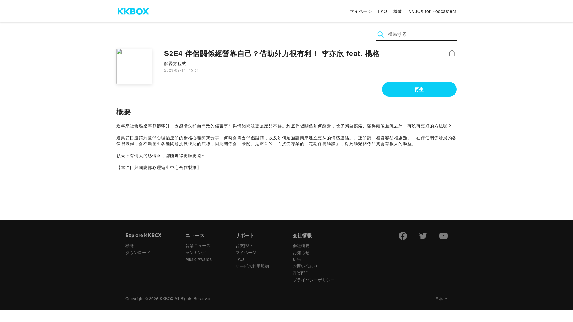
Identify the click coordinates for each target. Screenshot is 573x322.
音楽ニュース (197, 245)
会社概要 (301, 245)
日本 (439, 299)
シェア (452, 53)
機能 (397, 11)
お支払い (243, 245)
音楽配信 (301, 273)
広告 (297, 259)
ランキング (195, 252)
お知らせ (301, 252)
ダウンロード (137, 252)
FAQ (382, 11)
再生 (419, 89)
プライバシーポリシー (314, 280)
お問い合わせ (305, 266)
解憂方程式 (175, 63)
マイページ (361, 11)
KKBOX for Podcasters (432, 11)
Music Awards (198, 259)
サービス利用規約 (252, 266)
